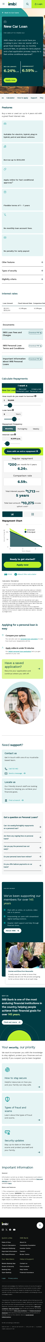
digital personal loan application (19, 651)
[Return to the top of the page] (40, 1225)
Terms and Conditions (20, 1310)
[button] (22, 262)
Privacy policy (13, 1278)
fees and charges (14, 1308)
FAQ (41, 98)
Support (34, 98)
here (10, 1183)
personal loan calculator (29, 639)
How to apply (22, 98)
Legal (4, 1278)
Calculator (10, 98)
